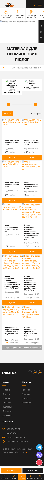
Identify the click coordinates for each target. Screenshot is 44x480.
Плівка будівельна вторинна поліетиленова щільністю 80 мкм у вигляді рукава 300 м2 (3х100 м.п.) (31, 232)
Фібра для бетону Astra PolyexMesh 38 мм (31, 142)
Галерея (6, 398)
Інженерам (27, 402)
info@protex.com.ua (15, 437)
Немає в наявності (12, 347)
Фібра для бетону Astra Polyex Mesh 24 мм (12, 142)
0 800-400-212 (13, 433)
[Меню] (40, 4)
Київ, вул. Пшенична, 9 (17, 441)
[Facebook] (30, 372)
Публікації (7, 407)
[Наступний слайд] (35, 104)
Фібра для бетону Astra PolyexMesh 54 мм (12, 184)
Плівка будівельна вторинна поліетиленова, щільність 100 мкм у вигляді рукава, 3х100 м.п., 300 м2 (30, 283)
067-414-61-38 (13, 429)
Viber (39, 455)
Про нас (6, 394)
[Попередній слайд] (8, 104)
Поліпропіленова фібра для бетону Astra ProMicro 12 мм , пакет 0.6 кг (12, 331)
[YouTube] (40, 372)
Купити (12, 157)
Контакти (6, 402)
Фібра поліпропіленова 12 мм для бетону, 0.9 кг (12, 228)
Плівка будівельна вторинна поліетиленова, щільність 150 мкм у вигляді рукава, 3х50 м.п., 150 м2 (12, 282)
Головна (6, 390)
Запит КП (33, 470)
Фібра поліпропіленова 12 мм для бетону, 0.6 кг (31, 185)
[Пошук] (33, 4)
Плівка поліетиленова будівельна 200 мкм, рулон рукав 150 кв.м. (31, 332)
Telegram (39, 447)
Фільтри (7, 113)
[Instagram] (35, 372)
